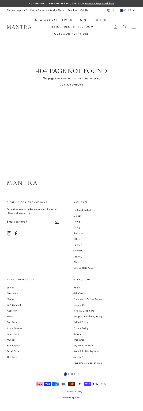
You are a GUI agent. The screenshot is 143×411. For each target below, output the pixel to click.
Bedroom (85, 27)
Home (76, 287)
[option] (71, 4)
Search (77, 334)
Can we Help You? (17, 10)
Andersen (12, 310)
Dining (83, 20)
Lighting (100, 20)
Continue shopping (71, 85)
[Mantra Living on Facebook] (16, 233)
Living (68, 20)
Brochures (78, 339)
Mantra (10, 299)
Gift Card (12, 357)
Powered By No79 (71, 397)
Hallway (77, 244)
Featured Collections (84, 210)
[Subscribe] (57, 222)
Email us (72, 10)
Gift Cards (79, 293)
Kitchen (77, 215)
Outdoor (77, 250)
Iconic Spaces (14, 328)
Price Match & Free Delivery (88, 299)
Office (55, 27)
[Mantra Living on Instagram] (9, 233)
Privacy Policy (80, 328)
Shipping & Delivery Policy (87, 316)
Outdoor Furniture (71, 34)
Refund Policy (80, 322)
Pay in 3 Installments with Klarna (47, 10)
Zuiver (10, 287)
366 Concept (14, 305)
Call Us (84, 10)
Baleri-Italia (13, 334)
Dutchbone (12, 293)
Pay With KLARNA (83, 345)
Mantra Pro (79, 357)
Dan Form (12, 322)
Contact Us (79, 305)
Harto (10, 316)
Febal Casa (13, 351)
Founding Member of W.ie (87, 362)
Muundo (11, 339)
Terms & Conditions (83, 310)
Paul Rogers (13, 345)
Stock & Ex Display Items (86, 351)
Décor (69, 27)
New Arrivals (47, 20)
